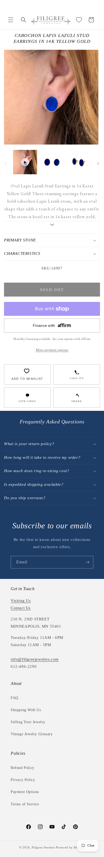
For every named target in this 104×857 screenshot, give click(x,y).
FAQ (14, 698)
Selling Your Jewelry (28, 722)
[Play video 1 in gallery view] (25, 162)
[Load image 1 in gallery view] (52, 162)
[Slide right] (98, 163)
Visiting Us (21, 600)
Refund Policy (22, 768)
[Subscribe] (87, 562)
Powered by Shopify (70, 847)
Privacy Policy (23, 780)
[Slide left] (6, 163)
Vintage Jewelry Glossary (32, 734)
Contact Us (21, 608)
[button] (11, 20)
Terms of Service (25, 804)
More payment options (52, 349)
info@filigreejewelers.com (35, 659)
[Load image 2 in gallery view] (79, 162)
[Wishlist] (79, 20)
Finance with (52, 325)
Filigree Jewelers (43, 847)
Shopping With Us (26, 710)
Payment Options (25, 792)
